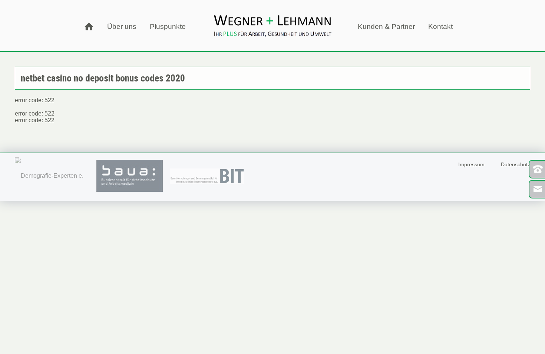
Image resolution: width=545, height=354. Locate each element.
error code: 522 (34, 113)
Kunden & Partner (386, 26)
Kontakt (440, 26)
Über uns (121, 26)
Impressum (471, 164)
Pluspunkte (168, 26)
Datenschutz (515, 164)
